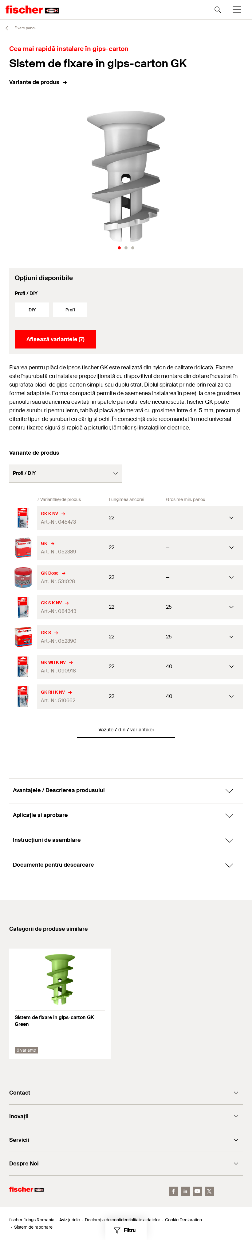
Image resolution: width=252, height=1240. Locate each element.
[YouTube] (197, 1191)
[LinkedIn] (185, 1191)
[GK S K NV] (23, 607)
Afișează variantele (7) (55, 339)
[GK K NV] (23, 518)
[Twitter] (209, 1191)
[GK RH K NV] (23, 696)
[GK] (23, 547)
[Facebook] (173, 1191)
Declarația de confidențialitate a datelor (122, 1220)
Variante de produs (34, 82)
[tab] (119, 247)
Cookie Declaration (183, 1220)
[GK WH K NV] (23, 667)
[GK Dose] (23, 577)
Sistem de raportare (33, 1227)
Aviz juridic (69, 1220)
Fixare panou (25, 27)
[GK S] (23, 637)
